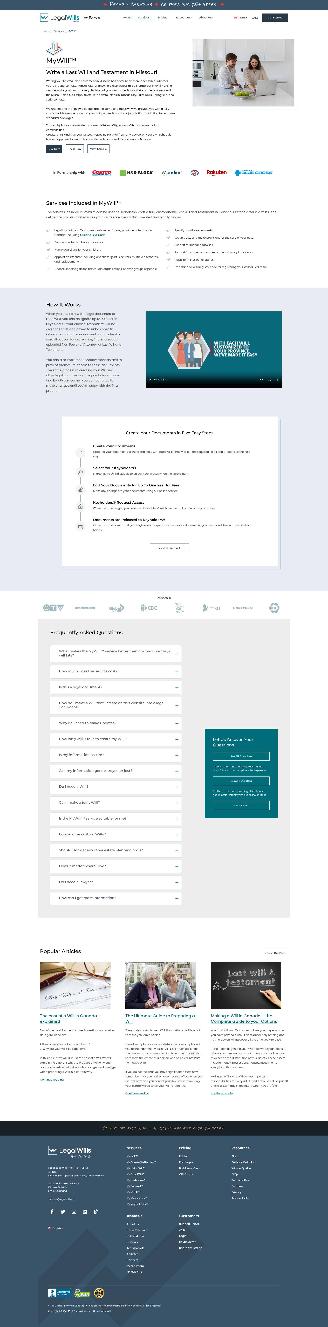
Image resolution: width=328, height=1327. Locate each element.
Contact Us (250, 806)
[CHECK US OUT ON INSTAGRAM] (74, 1212)
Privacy (236, 1192)
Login (255, 17)
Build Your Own (189, 1168)
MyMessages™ (137, 1198)
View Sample (100, 149)
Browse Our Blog (248, 781)
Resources (240, 1148)
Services (59, 31)
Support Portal (189, 1224)
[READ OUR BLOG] (96, 1212)
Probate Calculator (244, 1162)
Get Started (275, 17)
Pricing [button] (163, 17)
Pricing (185, 1148)
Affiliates (133, 1254)
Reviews (132, 1242)
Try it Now (76, 149)
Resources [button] (183, 17)
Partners (132, 1260)
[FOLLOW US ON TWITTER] (63, 1212)
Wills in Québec (241, 1168)
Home (127, 17)
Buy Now (55, 149)
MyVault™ (133, 1192)
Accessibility (240, 1198)
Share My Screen (190, 1248)
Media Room (135, 1266)
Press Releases (137, 1230)
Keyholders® (187, 1242)
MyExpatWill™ (136, 1174)
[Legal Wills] (70, 17)
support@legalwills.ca (61, 1199)
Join (182, 1230)
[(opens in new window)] (82, 1293)
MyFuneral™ (135, 1186)
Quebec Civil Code (92, 235)
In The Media (135, 1236)
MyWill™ (132, 1156)
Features (237, 1186)
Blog (234, 1156)
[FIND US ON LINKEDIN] (85, 1212)
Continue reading (52, 1079)
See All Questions (250, 757)
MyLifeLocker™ (136, 1180)
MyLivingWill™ (136, 1168)
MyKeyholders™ (137, 1204)
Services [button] (144, 17)
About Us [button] (205, 17)
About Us (134, 1216)
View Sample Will (170, 547)
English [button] (242, 18)
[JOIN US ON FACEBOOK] (52, 1212)
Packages (186, 1162)
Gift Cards (186, 1174)
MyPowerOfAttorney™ (141, 1162)
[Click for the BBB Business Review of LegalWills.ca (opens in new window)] (59, 1293)
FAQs (234, 1174)
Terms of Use (240, 1180)
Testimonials (135, 1248)
